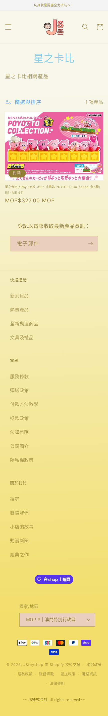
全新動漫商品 (24, 323)
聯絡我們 (19, 513)
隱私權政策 (22, 460)
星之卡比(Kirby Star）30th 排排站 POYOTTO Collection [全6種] (52, 187)
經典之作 (19, 554)
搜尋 (15, 499)
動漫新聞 (19, 540)
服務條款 (19, 376)
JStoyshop (33, 664)
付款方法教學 (24, 404)
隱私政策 (25, 674)
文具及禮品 (22, 337)
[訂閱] (90, 243)
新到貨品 (19, 295)
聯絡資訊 (89, 674)
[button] (8, 27)
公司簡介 (19, 446)
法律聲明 (19, 432)
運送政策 (19, 390)
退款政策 (19, 418)
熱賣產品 (19, 310)
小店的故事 (22, 527)
